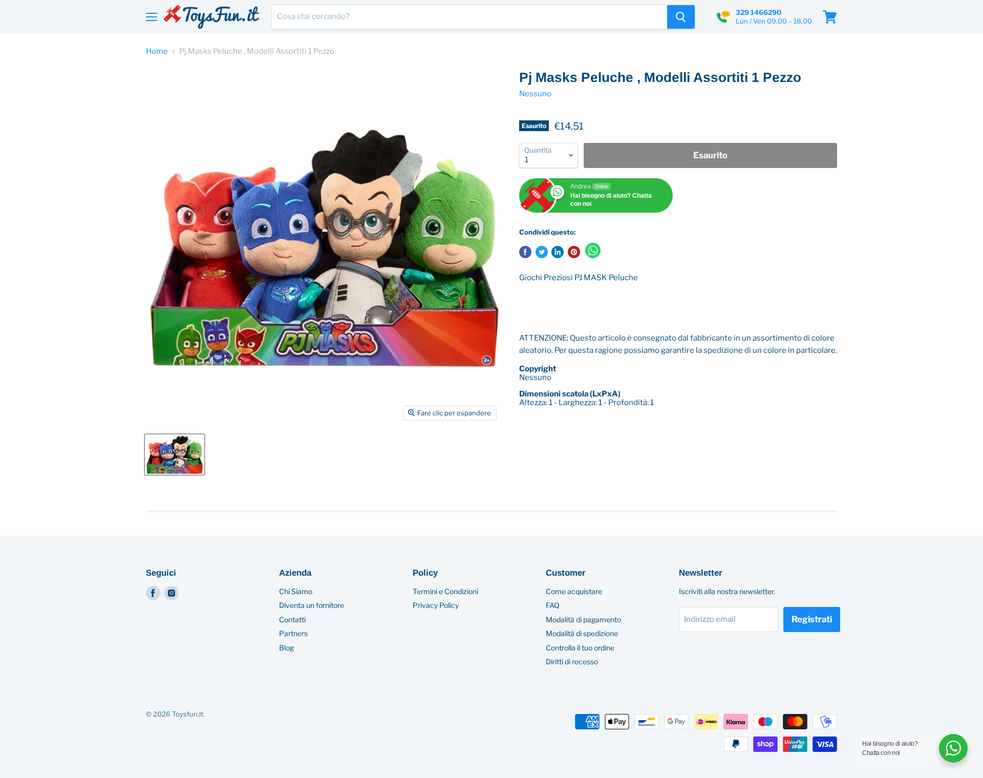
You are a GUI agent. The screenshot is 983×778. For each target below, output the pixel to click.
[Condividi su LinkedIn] (557, 252)
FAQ (553, 605)
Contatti (292, 619)
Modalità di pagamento (583, 619)
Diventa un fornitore (311, 605)
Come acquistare (574, 591)
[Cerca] (681, 17)
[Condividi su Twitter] (542, 252)
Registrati (812, 619)
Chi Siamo (295, 591)
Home (157, 51)
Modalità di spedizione (582, 633)
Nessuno (535, 93)
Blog (286, 647)
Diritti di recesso (572, 661)
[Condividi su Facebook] (525, 252)
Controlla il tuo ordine (580, 647)
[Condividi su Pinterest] (574, 252)
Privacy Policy (436, 605)
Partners (293, 633)
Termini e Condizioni (445, 591)
